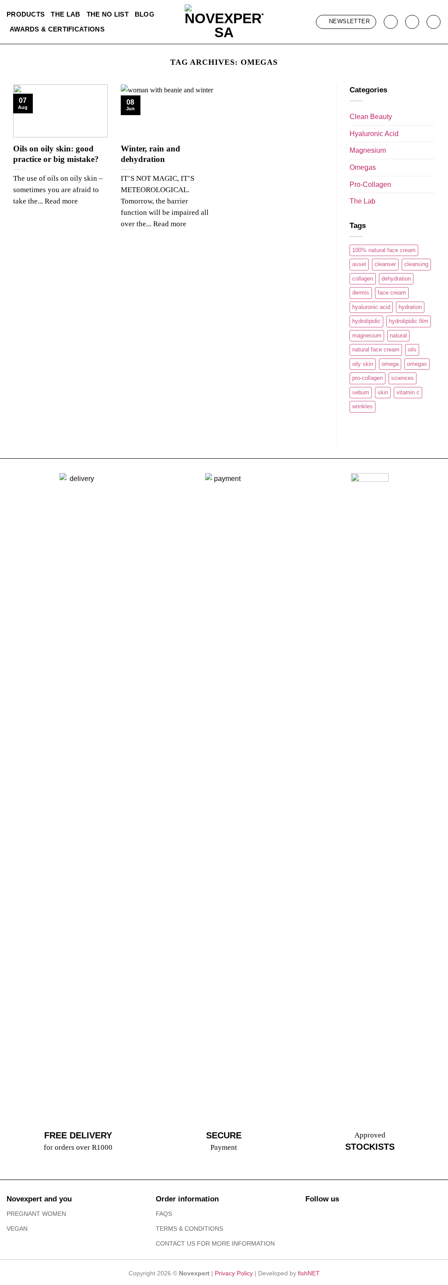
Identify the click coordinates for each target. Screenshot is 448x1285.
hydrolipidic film (408, 321)
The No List (108, 14)
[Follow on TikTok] (339, 1215)
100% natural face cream (384, 250)
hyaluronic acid (371, 307)
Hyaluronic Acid (374, 133)
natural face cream (375, 349)
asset (359, 264)
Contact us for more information (215, 1243)
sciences (402, 378)
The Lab (65, 14)
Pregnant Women (36, 1213)
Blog (144, 14)
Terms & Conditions (189, 1228)
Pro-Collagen (370, 184)
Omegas (363, 167)
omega (390, 364)
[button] (346, 22)
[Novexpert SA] (224, 21)
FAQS (164, 1213)
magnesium (367, 335)
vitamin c (408, 392)
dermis (360, 292)
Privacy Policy (234, 1273)
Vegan (17, 1228)
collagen (362, 278)
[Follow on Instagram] (326, 1215)
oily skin (362, 364)
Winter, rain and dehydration (150, 154)
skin (383, 392)
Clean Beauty (371, 116)
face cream (392, 292)
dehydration (396, 278)
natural (398, 335)
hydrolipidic (366, 321)
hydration (410, 307)
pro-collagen (367, 378)
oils (412, 349)
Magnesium (368, 150)
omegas (417, 364)
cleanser (385, 264)
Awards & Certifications (57, 29)
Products (26, 14)
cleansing (416, 264)
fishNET (309, 1273)
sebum (360, 392)
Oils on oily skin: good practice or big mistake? (56, 154)
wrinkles (362, 406)
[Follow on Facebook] (312, 1215)
